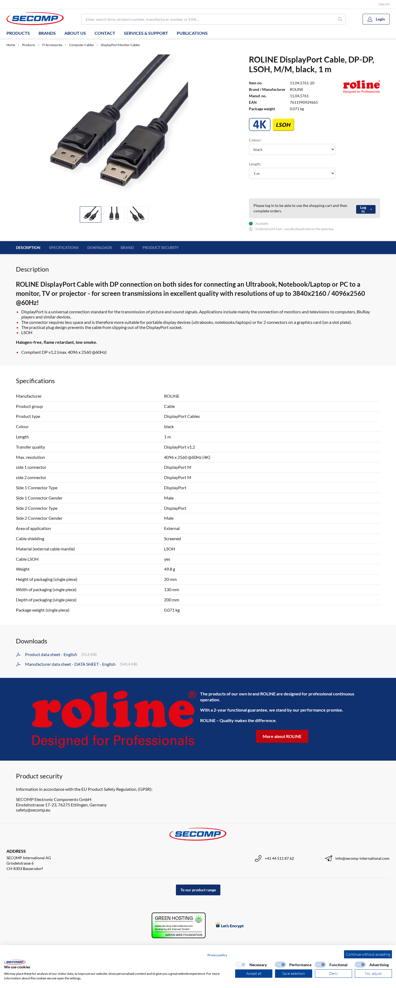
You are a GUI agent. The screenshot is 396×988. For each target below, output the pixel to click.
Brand (127, 247)
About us (75, 33)
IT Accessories (52, 45)
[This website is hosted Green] (179, 925)
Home (10, 45)
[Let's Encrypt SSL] (229, 925)
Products (18, 33)
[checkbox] (240, 964)
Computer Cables (81, 45)
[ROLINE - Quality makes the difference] (114, 719)
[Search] (340, 19)
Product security (161, 247)
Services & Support (146, 33)
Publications (192, 33)
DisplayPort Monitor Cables (120, 45)
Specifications (64, 247)
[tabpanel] (114, 128)
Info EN (384, 4)
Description (28, 247)
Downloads (99, 247)
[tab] (90, 214)
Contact (105, 33)
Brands (47, 33)
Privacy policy (217, 955)
